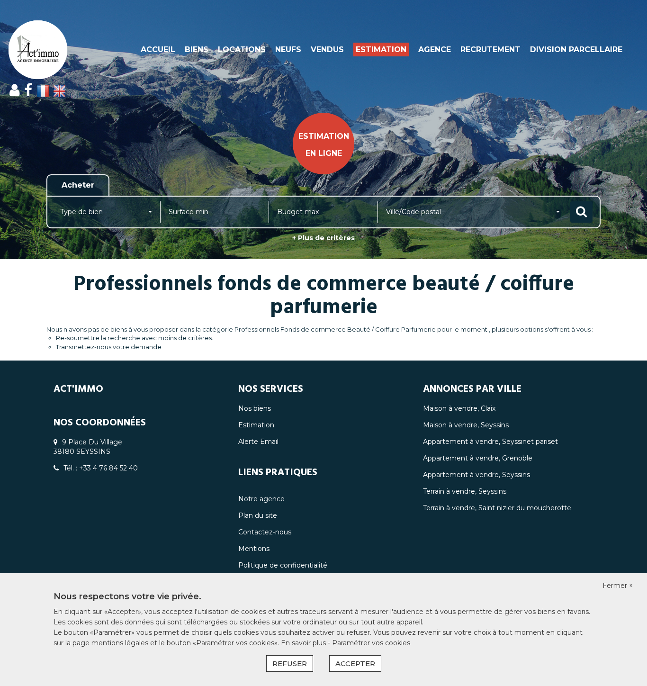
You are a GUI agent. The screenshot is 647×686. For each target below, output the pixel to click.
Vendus (327, 49)
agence (434, 49)
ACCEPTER (355, 663)
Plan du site (257, 515)
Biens (196, 49)
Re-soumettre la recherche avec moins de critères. (134, 338)
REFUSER (289, 663)
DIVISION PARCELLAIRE (576, 49)
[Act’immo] (58, 50)
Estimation (381, 49)
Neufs (288, 49)
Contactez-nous (264, 532)
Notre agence (261, 499)
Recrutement (490, 49)
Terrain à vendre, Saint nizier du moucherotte (497, 508)
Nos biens (254, 408)
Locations (242, 49)
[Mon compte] (14, 90)
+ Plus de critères (323, 238)
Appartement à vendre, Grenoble (477, 458)
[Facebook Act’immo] (28, 90)
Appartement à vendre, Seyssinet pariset (490, 441)
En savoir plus (304, 643)
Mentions (254, 548)
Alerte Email (258, 441)
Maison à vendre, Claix (459, 408)
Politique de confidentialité (282, 565)
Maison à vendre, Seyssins (466, 425)
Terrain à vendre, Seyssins (464, 491)
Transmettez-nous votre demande (109, 347)
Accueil (158, 49)
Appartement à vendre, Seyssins (476, 474)
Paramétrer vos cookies (371, 643)
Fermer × (617, 585)
